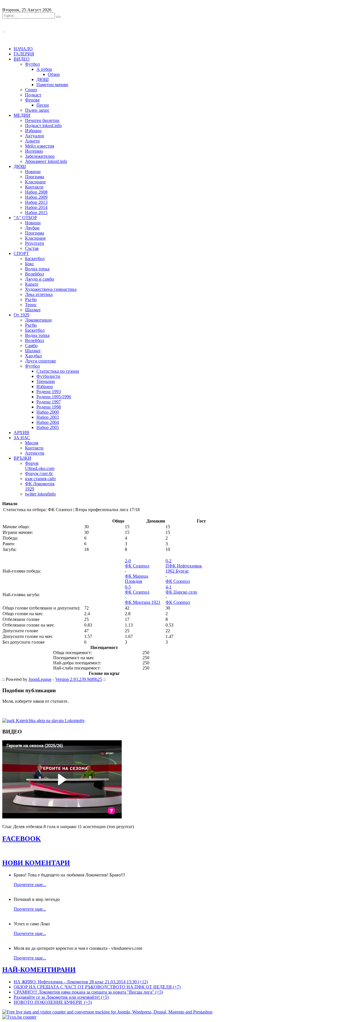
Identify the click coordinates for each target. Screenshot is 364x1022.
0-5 (128, 586)
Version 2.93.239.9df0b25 (78, 679)
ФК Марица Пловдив (136, 579)
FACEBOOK (21, 838)
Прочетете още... (30, 884)
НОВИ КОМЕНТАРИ (36, 862)
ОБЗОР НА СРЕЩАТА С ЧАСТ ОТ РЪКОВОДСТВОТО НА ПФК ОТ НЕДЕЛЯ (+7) (97, 986)
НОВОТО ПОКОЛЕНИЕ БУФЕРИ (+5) (53, 1002)
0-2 (168, 560)
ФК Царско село (181, 592)
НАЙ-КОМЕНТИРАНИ (39, 969)
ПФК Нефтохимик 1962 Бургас (184, 568)
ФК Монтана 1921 (142, 602)
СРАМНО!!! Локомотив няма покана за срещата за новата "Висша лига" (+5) (88, 992)
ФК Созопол (137, 565)
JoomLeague (39, 679)
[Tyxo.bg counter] (19, 1017)
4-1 (168, 586)
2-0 (128, 560)
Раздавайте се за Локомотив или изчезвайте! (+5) (61, 997)
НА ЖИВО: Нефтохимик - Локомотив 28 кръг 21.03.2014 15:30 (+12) (81, 981)
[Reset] (58, 17)
